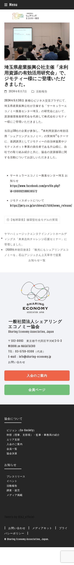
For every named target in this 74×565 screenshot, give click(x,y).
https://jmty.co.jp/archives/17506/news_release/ (41, 205)
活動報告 (41, 91)
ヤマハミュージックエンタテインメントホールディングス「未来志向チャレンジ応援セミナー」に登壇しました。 (35, 239)
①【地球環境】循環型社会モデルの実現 (32, 219)
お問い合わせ (16, 362)
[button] (10, 5)
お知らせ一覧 (37, 260)
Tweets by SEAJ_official (19, 517)
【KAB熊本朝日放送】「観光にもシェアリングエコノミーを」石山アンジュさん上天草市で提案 (36, 253)
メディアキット (42, 528)
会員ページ (37, 390)
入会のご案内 (37, 375)
